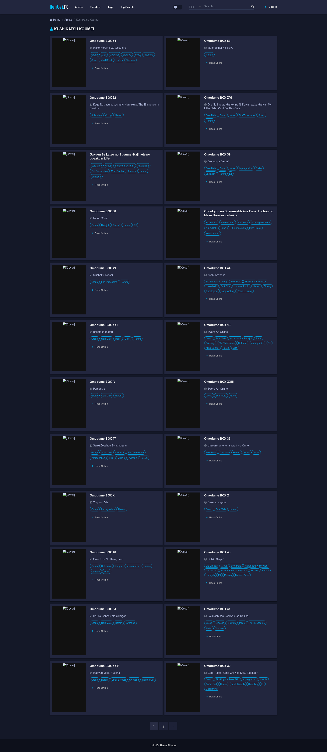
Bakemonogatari (103, 332)
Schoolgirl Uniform (124, 165)
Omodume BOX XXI (104, 325)
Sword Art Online (218, 332)
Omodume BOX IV (102, 381)
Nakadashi (143, 165)
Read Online (101, 68)
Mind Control (117, 171)
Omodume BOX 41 (217, 609)
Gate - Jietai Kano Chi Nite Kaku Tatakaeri (233, 673)
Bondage (210, 343)
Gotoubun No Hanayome (108, 559)
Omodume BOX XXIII (219, 381)
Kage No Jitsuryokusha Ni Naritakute (115, 104)
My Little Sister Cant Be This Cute (238, 106)
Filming (267, 286)
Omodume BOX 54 (103, 40)
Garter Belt (211, 684)
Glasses (262, 281)
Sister (94, 60)
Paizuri (116, 225)
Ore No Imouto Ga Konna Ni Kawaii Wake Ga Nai (237, 104)
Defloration (211, 570)
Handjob (210, 575)
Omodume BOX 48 (217, 325)
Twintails (132, 457)
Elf (230, 173)
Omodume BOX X (216, 495)
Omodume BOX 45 (217, 552)
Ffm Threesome (247, 115)
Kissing (228, 575)
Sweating (130, 622)
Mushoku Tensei (103, 275)
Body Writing (227, 290)
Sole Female (227, 222)
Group (94, 54)
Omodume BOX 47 (103, 438)
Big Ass (254, 570)
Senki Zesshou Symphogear (110, 445)
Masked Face (242, 575)
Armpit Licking (244, 290)
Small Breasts (119, 679)
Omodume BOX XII (103, 495)
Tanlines (130, 60)
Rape (223, 227)
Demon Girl (148, 679)
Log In (272, 7)
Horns (247, 452)
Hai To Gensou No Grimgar (109, 616)
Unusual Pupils (242, 286)
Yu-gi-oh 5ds (100, 502)
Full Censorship (99, 171)
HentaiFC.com (168, 745)
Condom (95, 571)
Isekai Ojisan (100, 218)
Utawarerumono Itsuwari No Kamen (229, 445)
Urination (96, 176)
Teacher (132, 171)
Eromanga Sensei (218, 161)
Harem (119, 60)
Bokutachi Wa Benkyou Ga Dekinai (228, 616)
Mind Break (106, 60)
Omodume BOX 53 (217, 40)
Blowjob (127, 54)
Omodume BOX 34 (103, 609)
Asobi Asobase (216, 275)
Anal (103, 54)
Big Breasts (212, 222)
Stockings (114, 54)
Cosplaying (212, 290)
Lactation (210, 173)
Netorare (148, 54)
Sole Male (96, 115)
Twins (256, 452)
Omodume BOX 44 (217, 268)
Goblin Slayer (216, 559)
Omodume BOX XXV (104, 666)
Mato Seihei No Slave (220, 47)
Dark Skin (225, 286)
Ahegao (119, 566)
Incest (138, 54)
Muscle (121, 457)
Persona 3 (99, 388)
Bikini (111, 457)
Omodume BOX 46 (103, 552)
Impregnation (246, 168)
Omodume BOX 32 (217, 666)
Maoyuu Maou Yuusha (106, 673)
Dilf (269, 343)
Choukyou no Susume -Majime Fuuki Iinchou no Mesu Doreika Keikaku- (238, 213)
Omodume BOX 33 (217, 438)
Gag (235, 347)
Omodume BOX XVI (218, 97)
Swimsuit (119, 452)
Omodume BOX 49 (103, 268)
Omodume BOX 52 (103, 97)
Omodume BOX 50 (103, 211)
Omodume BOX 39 (217, 154)
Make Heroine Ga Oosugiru (109, 47)
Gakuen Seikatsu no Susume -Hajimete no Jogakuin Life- (120, 156)
